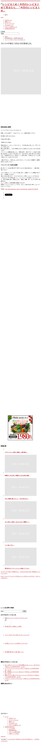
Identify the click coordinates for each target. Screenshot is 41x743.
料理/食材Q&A (8, 38)
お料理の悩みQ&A (10, 28)
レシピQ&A (12, 728)
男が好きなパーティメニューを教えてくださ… (17, 568)
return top (3, 736)
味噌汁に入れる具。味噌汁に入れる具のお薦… (17, 475)
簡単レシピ (8, 22)
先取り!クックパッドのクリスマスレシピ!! (16, 618)
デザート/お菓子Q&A (14, 732)
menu (2, 17)
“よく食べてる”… (9, 545)
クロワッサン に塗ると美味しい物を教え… (16, 452)
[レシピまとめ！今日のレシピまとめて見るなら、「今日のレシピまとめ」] (20, 10)
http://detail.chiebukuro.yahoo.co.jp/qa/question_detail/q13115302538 (21, 189)
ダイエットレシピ (9, 23)
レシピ (6, 716)
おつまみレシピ (9, 25)
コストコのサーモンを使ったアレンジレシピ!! (17, 635)
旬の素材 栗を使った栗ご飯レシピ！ (14, 652)
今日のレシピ (8, 20)
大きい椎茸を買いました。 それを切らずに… (17, 498)
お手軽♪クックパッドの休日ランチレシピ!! (16, 643)
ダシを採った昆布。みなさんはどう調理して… (17, 522)
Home (6, 36)
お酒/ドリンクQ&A (14, 733)
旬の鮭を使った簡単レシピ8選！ (13, 626)
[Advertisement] (20, 109)
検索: (2, 611)
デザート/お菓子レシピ (11, 27)
